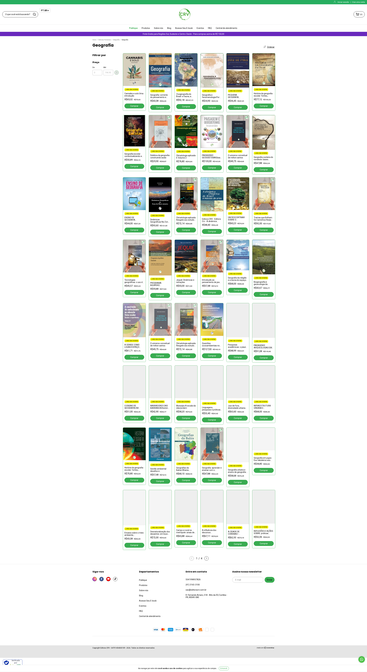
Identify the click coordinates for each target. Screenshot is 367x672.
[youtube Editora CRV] (108, 579)
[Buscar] (34, 14)
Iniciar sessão (343, 2)
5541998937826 (193, 579)
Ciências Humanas (104, 40)
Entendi (223, 668)
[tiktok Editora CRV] (115, 579)
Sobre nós (158, 28)
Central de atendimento (226, 28)
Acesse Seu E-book (184, 28)
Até (104, 67)
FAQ (210, 28)
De (93, 67)
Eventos (200, 28)
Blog (169, 28)
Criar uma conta (358, 2)
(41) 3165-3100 (193, 585)
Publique (133, 28)
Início (94, 40)
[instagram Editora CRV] (94, 579)
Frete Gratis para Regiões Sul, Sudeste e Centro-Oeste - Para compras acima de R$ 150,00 (183, 34)
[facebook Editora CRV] (101, 579)
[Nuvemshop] (266, 648)
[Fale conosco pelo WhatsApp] (361, 659)
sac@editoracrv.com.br (196, 590)
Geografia (116, 40)
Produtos (146, 28)
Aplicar (116, 72)
